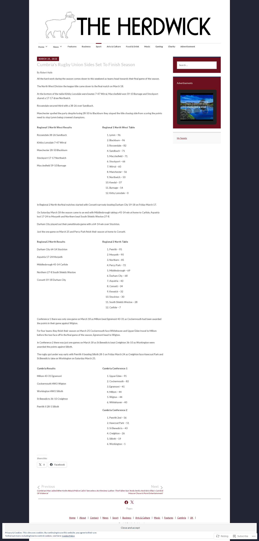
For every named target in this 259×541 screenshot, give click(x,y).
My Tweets (182, 138)
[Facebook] (126, 502)
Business (86, 46)
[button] (189, 111)
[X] (132, 502)
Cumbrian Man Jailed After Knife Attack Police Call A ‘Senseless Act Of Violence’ (68, 489)
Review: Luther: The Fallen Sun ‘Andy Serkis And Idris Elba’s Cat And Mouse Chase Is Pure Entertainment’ (131, 489)
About (82, 517)
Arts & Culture (114, 46)
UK (191, 517)
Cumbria (181, 517)
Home (41, 47)
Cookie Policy (68, 535)
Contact (94, 517)
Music (147, 46)
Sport (98, 46)
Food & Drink (132, 46)
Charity (171, 46)
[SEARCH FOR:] (197, 65)
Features (72, 46)
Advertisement (187, 46)
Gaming (159, 46)
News (56, 47)
